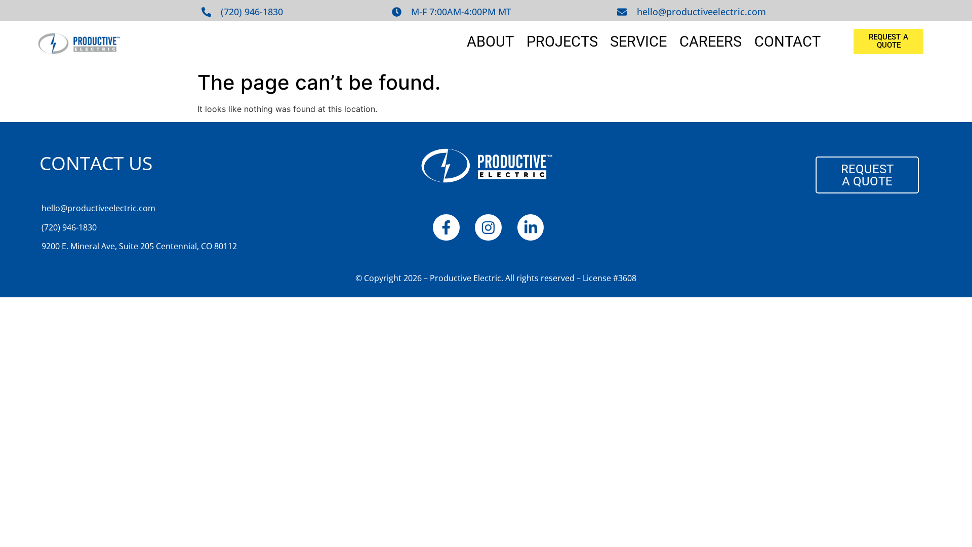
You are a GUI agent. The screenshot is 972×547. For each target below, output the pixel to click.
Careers (710, 41)
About (490, 41)
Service (638, 41)
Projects (562, 41)
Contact (787, 41)
